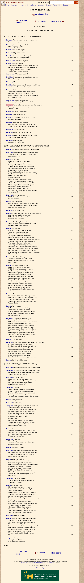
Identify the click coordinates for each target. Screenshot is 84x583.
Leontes (8, 149)
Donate (65, 5)
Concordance (31, 5)
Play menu (41, 21)
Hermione (9, 40)
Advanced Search (44, 5)
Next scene (56, 21)
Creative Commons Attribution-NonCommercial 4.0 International (38, 562)
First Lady (9, 45)
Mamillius (9, 49)
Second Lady (10, 61)
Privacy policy (40, 568)
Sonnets (14, 5)
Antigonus (9, 370)
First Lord (9, 152)
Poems (22, 5)
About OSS (57, 5)
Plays (7, 5)
